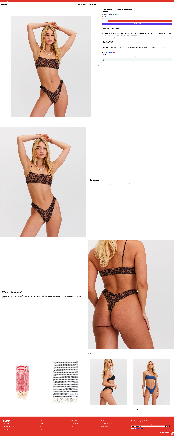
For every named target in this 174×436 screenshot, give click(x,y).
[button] (137, 14)
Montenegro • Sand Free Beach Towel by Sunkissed (16, 409)
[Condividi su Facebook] (131, 56)
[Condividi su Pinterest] (135, 56)
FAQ (41, 429)
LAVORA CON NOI (7, 424)
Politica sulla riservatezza (106, 425)
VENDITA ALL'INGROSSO (8, 426)
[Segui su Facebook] (1, 1)
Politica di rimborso (105, 426)
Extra (89, 4)
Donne (85, 4)
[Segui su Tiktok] (9, 1)
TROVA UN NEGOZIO (7, 428)
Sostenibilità (73, 426)
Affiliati (71, 429)
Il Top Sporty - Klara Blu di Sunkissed (141, 409)
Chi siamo (72, 425)
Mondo (94, 4)
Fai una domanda (105, 54)
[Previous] (3, 66)
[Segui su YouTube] (7, 1)
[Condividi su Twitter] (133, 56)
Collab (71, 428)
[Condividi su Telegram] (138, 56)
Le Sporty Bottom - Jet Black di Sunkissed (99, 409)
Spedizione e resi (104, 429)
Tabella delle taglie (74, 423)
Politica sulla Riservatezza (106, 423)
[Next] (99, 66)
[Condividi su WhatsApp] (142, 56)
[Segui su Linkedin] (4, 1)
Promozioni (42, 428)
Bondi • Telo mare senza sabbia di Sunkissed (58, 409)
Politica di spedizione (105, 428)
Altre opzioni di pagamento (137, 25)
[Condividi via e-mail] (140, 56)
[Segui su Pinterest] (6, 1)
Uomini (80, 4)
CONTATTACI (6, 423)
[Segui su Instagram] (2, 1)
